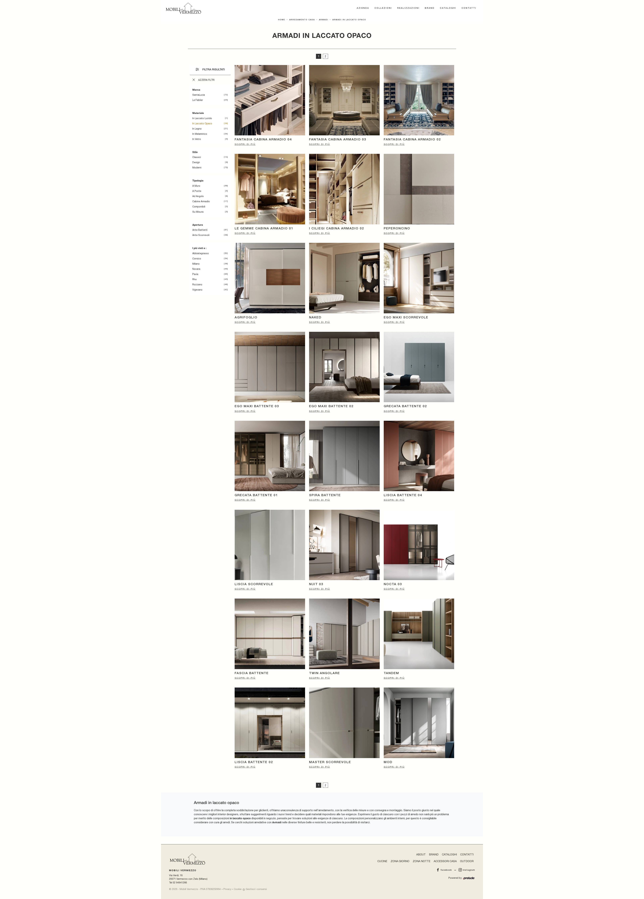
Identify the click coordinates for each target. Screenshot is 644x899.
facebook (446, 870)
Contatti (469, 8)
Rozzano (197, 284)
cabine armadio (201, 201)
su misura (197, 211)
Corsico (196, 258)
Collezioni (383, 8)
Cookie (237, 889)
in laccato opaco (202, 123)
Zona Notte (421, 861)
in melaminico (199, 134)
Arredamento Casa (302, 20)
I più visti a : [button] (199, 248)
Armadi (323, 20)
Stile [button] (195, 151)
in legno (197, 128)
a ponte (196, 191)
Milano (196, 263)
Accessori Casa (445, 861)
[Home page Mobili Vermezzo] (183, 8)
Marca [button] (196, 89)
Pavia (195, 274)
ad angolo (198, 196)
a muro (196, 185)
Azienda (363, 8)
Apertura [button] (197, 224)
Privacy (227, 889)
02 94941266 (180, 882)
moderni (196, 167)
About (421, 854)
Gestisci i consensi (256, 889)
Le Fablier (197, 100)
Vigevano (197, 289)
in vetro (196, 139)
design (196, 162)
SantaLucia (198, 95)
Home (281, 20)
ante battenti (199, 230)
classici (196, 157)
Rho (194, 279)
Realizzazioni (408, 8)
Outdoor (467, 861)
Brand (430, 8)
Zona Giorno (400, 861)
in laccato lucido (202, 118)
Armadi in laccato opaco (349, 20)
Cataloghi (448, 8)
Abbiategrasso (200, 253)
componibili (198, 206)
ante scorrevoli (200, 235)
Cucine (382, 861)
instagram (469, 870)
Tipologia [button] (197, 180)
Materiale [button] (198, 112)
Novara (196, 269)
